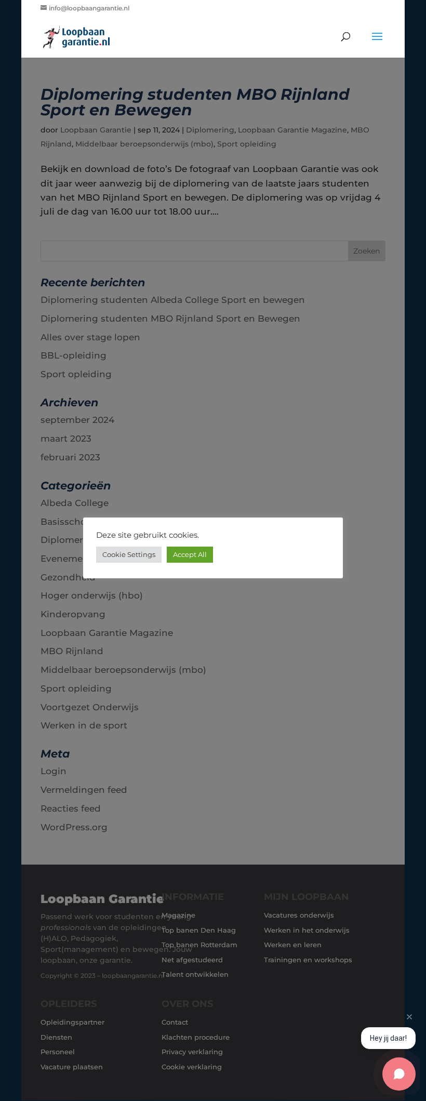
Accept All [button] (190, 554)
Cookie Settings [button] (128, 554)
